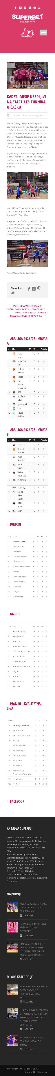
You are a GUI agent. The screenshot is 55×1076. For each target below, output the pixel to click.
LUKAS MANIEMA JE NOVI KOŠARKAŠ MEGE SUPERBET (33, 927)
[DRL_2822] (27, 75)
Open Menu (43, 32)
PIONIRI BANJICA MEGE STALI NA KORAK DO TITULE (32, 1041)
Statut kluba (12, 881)
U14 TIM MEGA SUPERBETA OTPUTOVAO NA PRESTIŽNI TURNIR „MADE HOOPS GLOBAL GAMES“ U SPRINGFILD (34, 1017)
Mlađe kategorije (34, 115)
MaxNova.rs (42, 1072)
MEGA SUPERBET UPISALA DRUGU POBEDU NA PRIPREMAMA (33, 907)
